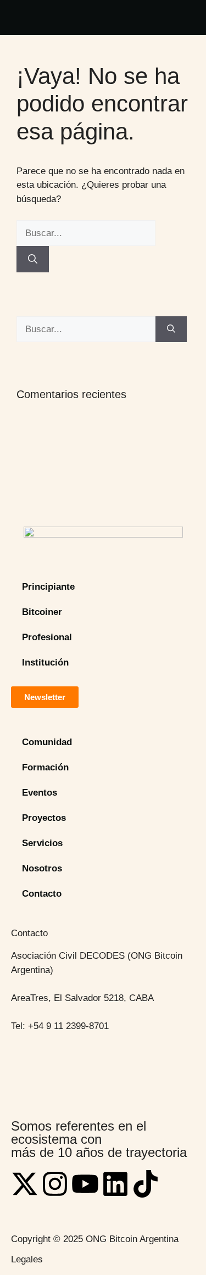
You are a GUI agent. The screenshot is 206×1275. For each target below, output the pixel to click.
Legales (27, 1259)
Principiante (48, 586)
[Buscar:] (85, 233)
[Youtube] (85, 1184)
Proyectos (44, 818)
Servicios (42, 843)
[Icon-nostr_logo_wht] (176, 1184)
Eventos (39, 792)
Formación (45, 767)
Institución (45, 662)
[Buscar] (32, 259)
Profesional (47, 637)
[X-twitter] (24, 1184)
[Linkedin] (115, 1184)
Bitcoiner (42, 612)
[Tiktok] (145, 1184)
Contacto (42, 893)
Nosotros (42, 868)
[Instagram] (55, 1184)
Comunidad (47, 742)
